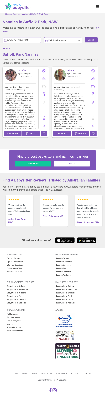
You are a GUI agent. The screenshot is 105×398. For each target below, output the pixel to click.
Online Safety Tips (14, 268)
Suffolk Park (42, 14)
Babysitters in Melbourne (17, 289)
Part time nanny (13, 317)
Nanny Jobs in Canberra (65, 299)
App (16, 373)
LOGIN (72, 164)
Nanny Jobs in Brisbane (65, 293)
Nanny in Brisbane (63, 265)
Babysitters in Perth (15, 296)
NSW (32, 14)
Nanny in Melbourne (63, 262)
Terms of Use (46, 373)
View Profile (12, 133)
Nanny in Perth (61, 268)
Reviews (25, 373)
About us (74, 373)
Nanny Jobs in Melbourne (66, 289)
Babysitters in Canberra (16, 299)
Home (8, 14)
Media (34, 373)
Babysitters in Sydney (16, 286)
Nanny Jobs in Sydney (64, 286)
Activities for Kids (14, 272)
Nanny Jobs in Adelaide (65, 303)
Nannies (24, 14)
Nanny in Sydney (62, 258)
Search (16, 14)
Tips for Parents (13, 258)
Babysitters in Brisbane (16, 293)
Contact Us (86, 373)
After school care (14, 327)
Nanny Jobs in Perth (63, 296)
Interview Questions (15, 265)
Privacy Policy (61, 373)
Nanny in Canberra (63, 272)
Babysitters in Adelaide (16, 303)
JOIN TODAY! (33, 164)
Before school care (15, 331)
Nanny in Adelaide (63, 275)
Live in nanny (12, 324)
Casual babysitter (14, 321)
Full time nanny (13, 314)
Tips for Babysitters (15, 262)
